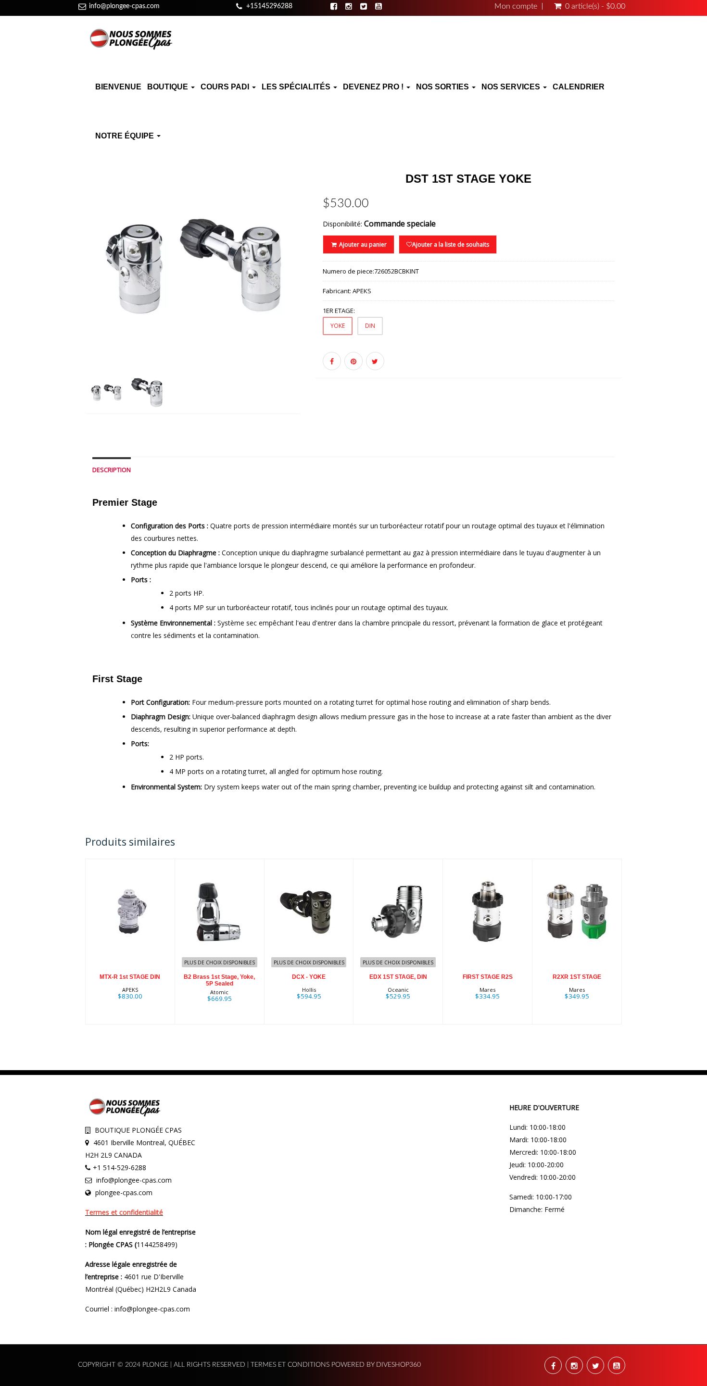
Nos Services (511, 87)
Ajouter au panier (362, 244)
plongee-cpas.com (123, 1192)
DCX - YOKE (309, 977)
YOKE (337, 326)
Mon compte (515, 6)
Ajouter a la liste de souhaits (450, 244)
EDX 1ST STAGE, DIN (398, 977)
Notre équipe (125, 136)
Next (324, 299)
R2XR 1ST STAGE (577, 977)
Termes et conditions (291, 1364)
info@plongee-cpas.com (124, 6)
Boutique (168, 87)
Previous (63, 299)
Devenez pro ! (374, 87)
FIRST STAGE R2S (488, 977)
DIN (370, 326)
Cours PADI (226, 87)
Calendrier (579, 87)
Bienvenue (118, 87)
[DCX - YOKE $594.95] (309, 941)
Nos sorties (443, 87)
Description (111, 470)
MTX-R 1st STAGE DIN (130, 977)
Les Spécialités (297, 87)
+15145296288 (269, 6)
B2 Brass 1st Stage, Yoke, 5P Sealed (219, 980)
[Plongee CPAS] (131, 38)
